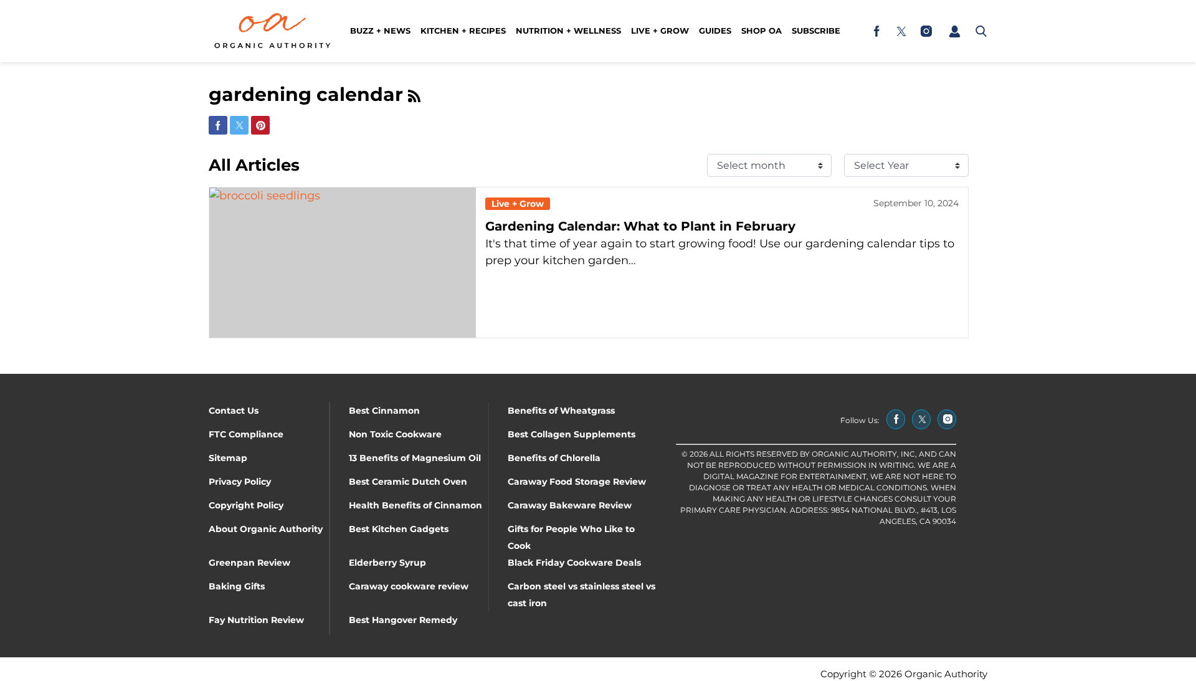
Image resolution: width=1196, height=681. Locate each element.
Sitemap (228, 458)
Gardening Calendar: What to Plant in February (640, 226)
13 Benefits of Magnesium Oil (415, 458)
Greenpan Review (249, 562)
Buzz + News (380, 31)
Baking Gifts (237, 586)
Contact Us (234, 410)
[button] (954, 31)
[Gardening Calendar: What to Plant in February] (342, 263)
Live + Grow (660, 31)
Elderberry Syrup (387, 562)
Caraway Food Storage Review (577, 481)
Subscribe (816, 31)
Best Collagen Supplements (571, 434)
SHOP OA (761, 31)
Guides (715, 31)
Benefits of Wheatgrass (561, 410)
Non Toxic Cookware (395, 434)
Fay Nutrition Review (256, 620)
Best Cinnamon (384, 410)
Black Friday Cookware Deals (574, 562)
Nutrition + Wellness (568, 31)
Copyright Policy (246, 505)
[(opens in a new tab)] (876, 31)
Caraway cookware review (408, 586)
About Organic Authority (266, 529)
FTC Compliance (246, 434)
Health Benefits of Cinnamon (415, 505)
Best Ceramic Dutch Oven (408, 481)
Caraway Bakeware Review (570, 505)
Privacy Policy (240, 481)
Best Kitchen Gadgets (398, 529)
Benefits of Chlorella (554, 458)
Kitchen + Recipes (463, 31)
